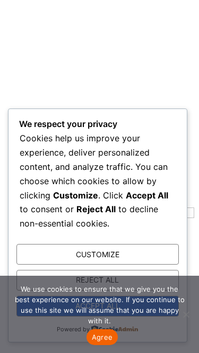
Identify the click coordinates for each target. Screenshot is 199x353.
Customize (97, 254)
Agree (102, 337)
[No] (185, 314)
